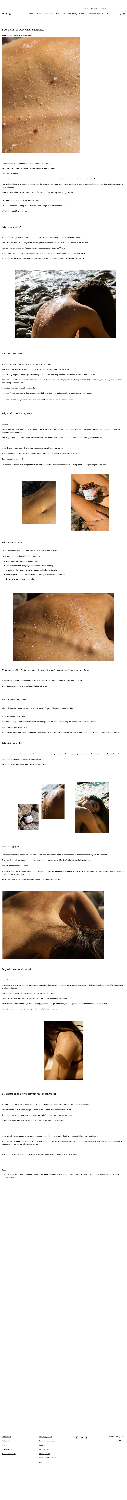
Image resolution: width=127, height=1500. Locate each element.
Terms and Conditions (48, 1458)
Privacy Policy (44, 1453)
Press (4, 1445)
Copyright (43, 1462)
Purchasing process (47, 1441)
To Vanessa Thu (22, 1154)
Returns (42, 1445)
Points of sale (7, 1449)
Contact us (6, 1437)
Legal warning (44, 1449)
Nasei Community (9, 1453)
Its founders (6, 1441)
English (104, 9)
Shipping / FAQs (45, 1437)
